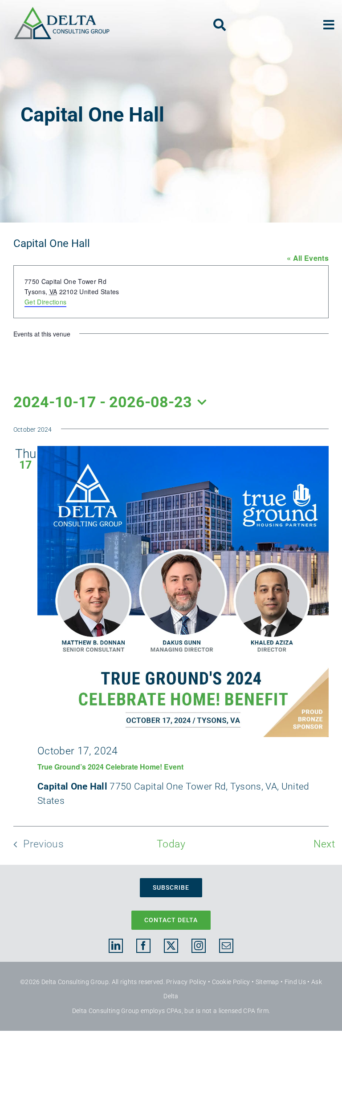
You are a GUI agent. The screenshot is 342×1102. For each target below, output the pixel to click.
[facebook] (143, 946)
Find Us (295, 981)
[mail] (226, 946)
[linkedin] (116, 946)
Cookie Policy (231, 981)
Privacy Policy (186, 981)
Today (171, 844)
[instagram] (198, 946)
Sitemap (267, 981)
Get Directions (45, 301)
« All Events (308, 258)
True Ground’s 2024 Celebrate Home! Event (110, 767)
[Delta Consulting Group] (61, 11)
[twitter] (171, 946)
